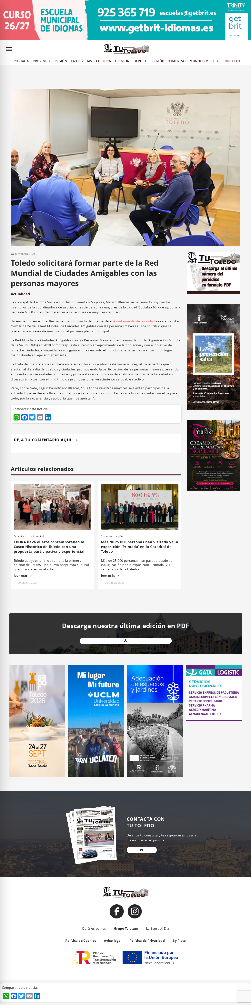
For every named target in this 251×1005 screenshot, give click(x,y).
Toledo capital (35, 536)
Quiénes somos (94, 928)
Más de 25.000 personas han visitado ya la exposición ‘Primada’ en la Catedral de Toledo (139, 547)
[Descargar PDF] (126, 641)
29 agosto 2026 (27, 583)
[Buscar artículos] (246, 50)
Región (119, 536)
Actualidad (20, 294)
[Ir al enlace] (117, 911)
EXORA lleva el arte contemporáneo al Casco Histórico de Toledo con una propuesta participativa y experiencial (49, 547)
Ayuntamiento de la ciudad (134, 321)
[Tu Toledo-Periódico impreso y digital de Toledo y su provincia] (126, 49)
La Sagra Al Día (157, 928)
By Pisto (179, 940)
